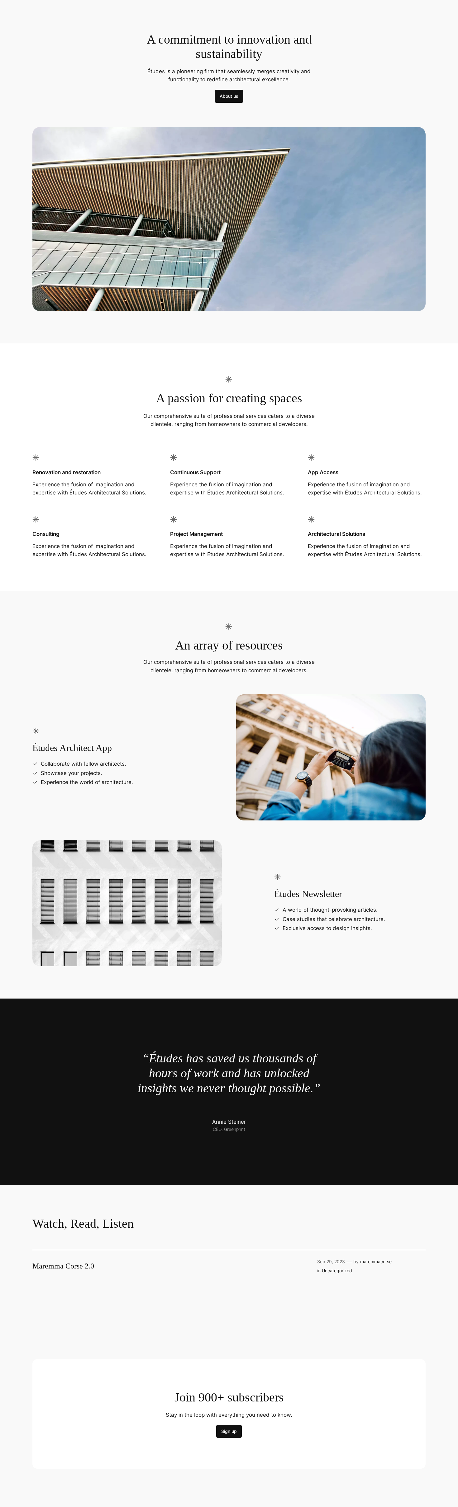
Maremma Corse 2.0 (63, 1266)
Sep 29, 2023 (331, 1261)
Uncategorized (337, 1270)
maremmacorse (376, 1261)
